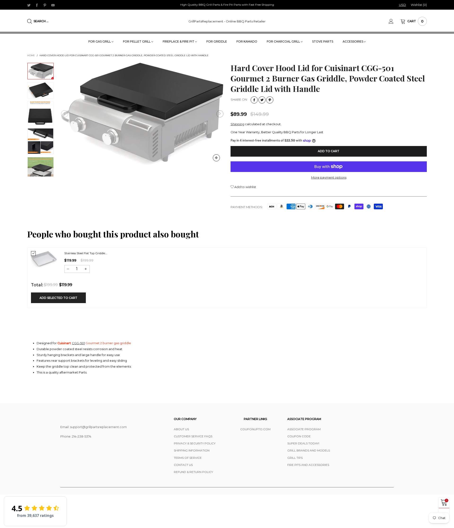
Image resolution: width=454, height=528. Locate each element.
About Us (181, 429)
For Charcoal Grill (284, 41)
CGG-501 (78, 343)
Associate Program (304, 429)
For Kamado (246, 41)
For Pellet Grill (137, 41)
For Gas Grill (100, 41)
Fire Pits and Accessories (308, 465)
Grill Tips (295, 457)
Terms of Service (188, 457)
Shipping (237, 124)
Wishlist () (419, 5)
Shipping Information (192, 450)
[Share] (254, 99)
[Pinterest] (45, 5)
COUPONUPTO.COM (255, 429)
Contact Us (183, 465)
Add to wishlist (245, 187)
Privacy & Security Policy (194, 443)
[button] (64, 113)
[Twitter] (29, 5)
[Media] (216, 157)
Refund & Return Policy (193, 472)
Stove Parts (322, 41)
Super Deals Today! (303, 443)
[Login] (395, 21)
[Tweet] (262, 99)
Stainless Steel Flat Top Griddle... (85, 253)
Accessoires (353, 41)
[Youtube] (53, 5)
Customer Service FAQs (193, 436)
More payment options (328, 177)
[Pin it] (269, 99)
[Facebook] (37, 5)
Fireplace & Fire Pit (179, 41)
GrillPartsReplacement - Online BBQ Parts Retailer (227, 21)
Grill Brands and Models (308, 450)
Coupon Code (299, 436)
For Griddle (216, 41)
